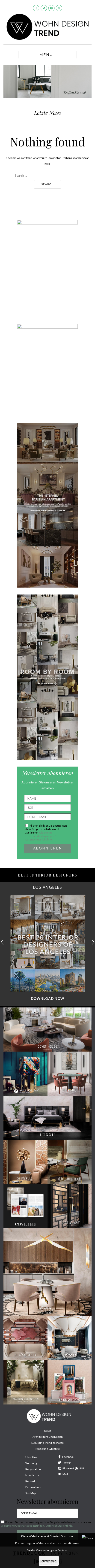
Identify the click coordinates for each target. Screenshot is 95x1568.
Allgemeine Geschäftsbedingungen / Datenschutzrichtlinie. (40, 836)
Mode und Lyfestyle (48, 1448)
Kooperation (33, 1469)
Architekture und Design (48, 1436)
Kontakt (30, 1481)
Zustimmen (48, 1561)
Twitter (66, 1462)
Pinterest (68, 1468)
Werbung (31, 1463)
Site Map (30, 1493)
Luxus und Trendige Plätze (47, 1442)
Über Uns (31, 1457)
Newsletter (32, 1475)
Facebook (68, 1457)
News (47, 1430)
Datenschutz (33, 1487)
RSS (82, 1468)
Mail (65, 1474)
